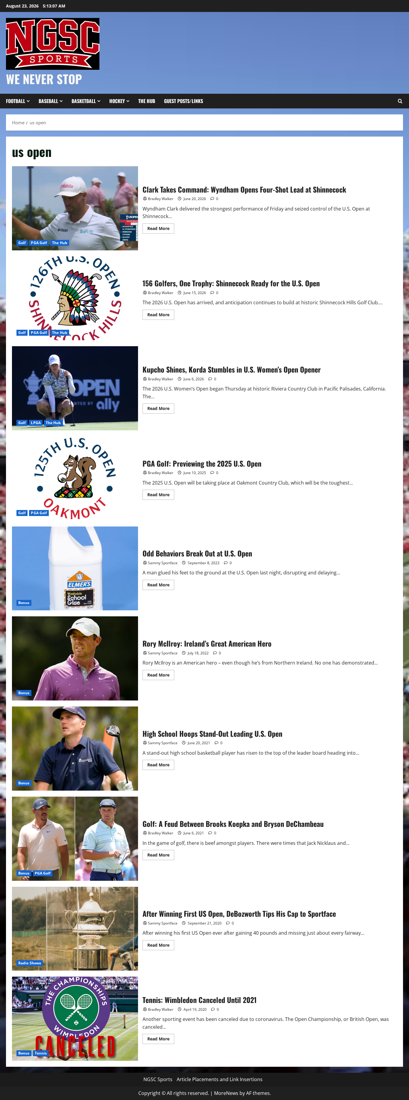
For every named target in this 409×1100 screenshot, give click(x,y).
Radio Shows (29, 963)
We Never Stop (44, 79)
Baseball (48, 101)
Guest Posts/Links (183, 101)
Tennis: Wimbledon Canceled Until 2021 (75, 1019)
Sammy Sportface (163, 562)
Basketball (84, 101)
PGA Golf (39, 242)
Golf (22, 242)
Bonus (24, 602)
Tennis (41, 1053)
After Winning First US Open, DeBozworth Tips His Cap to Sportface (75, 929)
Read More (160, 229)
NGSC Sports (157, 1079)
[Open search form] (400, 101)
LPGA (35, 422)
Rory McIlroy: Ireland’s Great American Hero (75, 658)
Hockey (117, 101)
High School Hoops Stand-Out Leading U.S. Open (75, 748)
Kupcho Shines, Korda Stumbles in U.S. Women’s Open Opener (75, 388)
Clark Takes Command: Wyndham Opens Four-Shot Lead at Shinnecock (75, 208)
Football (15, 101)
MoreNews (226, 1093)
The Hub (146, 101)
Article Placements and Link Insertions (220, 1079)
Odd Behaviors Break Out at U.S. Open (75, 568)
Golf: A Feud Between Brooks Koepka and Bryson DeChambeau (75, 839)
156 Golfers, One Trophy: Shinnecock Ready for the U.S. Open (75, 298)
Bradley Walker (160, 198)
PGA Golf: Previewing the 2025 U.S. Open (75, 478)
